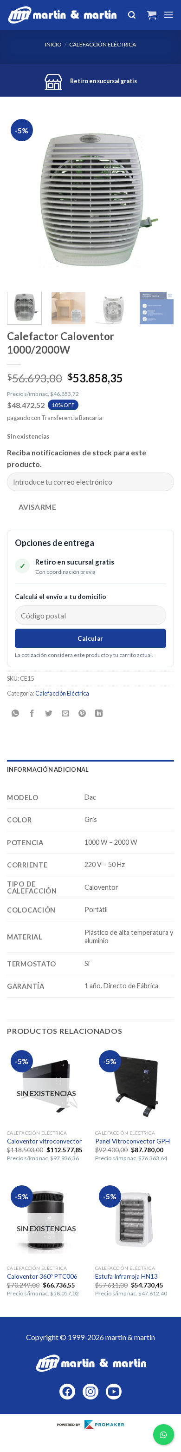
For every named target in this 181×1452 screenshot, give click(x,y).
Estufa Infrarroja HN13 (126, 1276)
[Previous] (21, 199)
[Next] (159, 199)
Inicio (53, 44)
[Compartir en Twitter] (49, 714)
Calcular (90, 638)
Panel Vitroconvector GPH (132, 1141)
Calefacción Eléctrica (102, 44)
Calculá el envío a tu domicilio (60, 596)
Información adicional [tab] (48, 769)
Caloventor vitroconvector (44, 1141)
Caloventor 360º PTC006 (42, 1276)
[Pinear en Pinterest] (82, 714)
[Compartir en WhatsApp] (15, 714)
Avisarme (38, 507)
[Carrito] (151, 15)
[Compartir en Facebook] (32, 714)
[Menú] (168, 14)
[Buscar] (132, 15)
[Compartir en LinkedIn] (99, 714)
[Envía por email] (65, 714)
